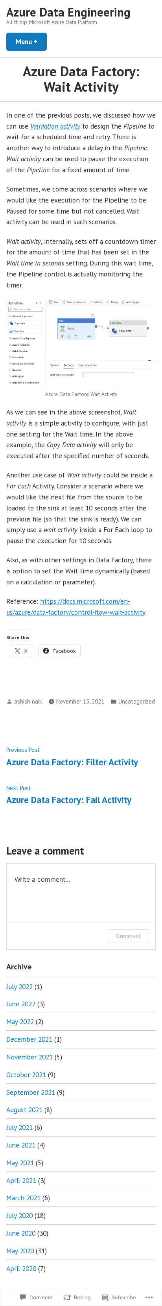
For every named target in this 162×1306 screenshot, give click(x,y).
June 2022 (20, 1003)
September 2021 (30, 1092)
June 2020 (20, 1233)
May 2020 (20, 1250)
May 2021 (20, 1162)
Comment (128, 935)
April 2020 (21, 1268)
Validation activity (55, 126)
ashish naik (28, 701)
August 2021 (24, 1109)
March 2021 (23, 1197)
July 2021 (19, 1127)
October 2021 (26, 1074)
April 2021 (21, 1180)
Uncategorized (136, 701)
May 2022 (20, 1021)
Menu (31, 41)
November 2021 (29, 1056)
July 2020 (19, 1215)
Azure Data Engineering (68, 12)
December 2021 (29, 1039)
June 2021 (20, 1144)
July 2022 (19, 986)
